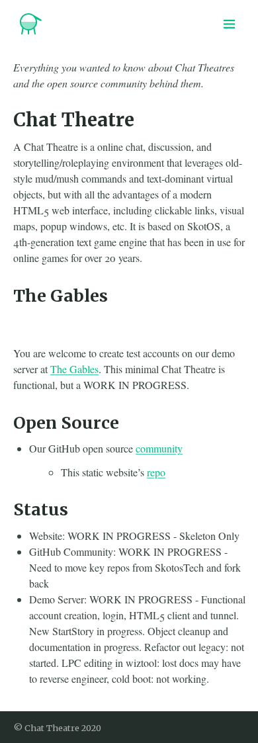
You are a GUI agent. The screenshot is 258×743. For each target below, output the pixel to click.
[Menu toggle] (229, 24)
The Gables (74, 369)
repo (156, 472)
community (159, 448)
